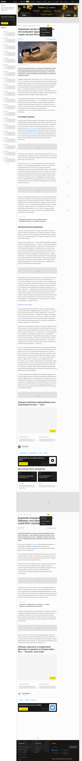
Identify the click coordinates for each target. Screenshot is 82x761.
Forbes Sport (21, 469)
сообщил (26, 190)
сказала (39, 96)
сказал (29, 106)
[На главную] (3, 1)
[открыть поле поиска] (77, 2)
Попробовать (43, 30)
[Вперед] (59, 425)
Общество (41, 469)
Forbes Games (24, 1)
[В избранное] (35, 469)
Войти (73, 1)
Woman (57, 1)
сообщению (27, 346)
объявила (32, 129)
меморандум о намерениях (30, 124)
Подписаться (23, 449)
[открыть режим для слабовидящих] (48, 22)
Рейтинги (33, 1)
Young (65, 1)
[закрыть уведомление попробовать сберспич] (51, 25)
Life (53, 1)
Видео (49, 1)
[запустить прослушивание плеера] (51, 22)
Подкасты (44, 1)
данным (22, 333)
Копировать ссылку (52, 35)
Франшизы (39, 1)
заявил (55, 139)
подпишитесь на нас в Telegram (25, 290)
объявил (41, 75)
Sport (61, 1)
